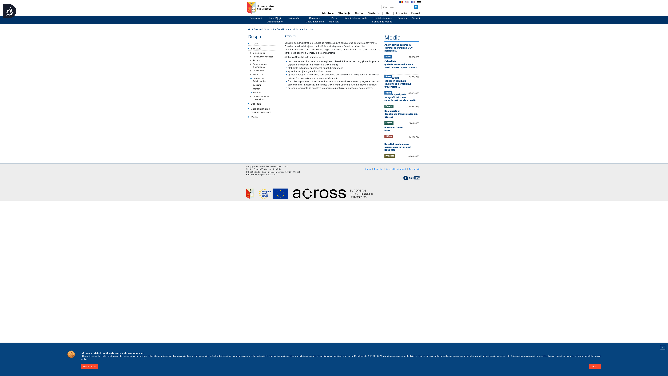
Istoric (254, 43)
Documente (258, 70)
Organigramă (259, 53)
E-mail (415, 13)
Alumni (359, 13)
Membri (256, 89)
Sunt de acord (89, 366)
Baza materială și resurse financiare (261, 110)
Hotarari (257, 92)
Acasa (368, 169)
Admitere (327, 13)
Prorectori (257, 60)
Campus (402, 18)
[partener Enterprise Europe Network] (276, 194)
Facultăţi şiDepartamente (275, 20)
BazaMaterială (334, 20)
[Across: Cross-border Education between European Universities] (335, 194)
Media (254, 117)
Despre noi (256, 18)
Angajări (401, 13)
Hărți (388, 13)
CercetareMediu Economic (314, 20)
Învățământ (294, 18)
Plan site (378, 169)
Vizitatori (374, 13)
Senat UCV (258, 74)
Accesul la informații (396, 169)
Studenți (344, 13)
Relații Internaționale (355, 18)
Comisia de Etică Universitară (261, 98)
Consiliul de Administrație (259, 80)
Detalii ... (595, 366)
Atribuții (257, 85)
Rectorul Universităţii (263, 57)
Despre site (414, 169)
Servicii (416, 18)
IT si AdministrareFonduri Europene (382, 20)
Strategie (256, 103)
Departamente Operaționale (260, 65)
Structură (269, 29)
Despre (257, 29)
